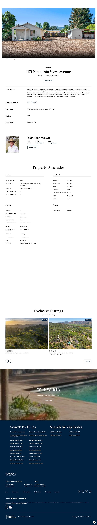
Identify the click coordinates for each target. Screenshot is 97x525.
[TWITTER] (86, 491)
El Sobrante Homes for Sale (17, 456)
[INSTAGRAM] (90, 491)
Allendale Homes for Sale (16, 446)
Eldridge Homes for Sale (16, 440)
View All (88, 361)
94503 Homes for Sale (74, 435)
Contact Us (57, 491)
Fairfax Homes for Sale (35, 459)
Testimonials (48, 491)
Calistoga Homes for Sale (35, 453)
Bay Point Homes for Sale (16, 459)
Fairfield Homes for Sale (16, 443)
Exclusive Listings (26, 491)
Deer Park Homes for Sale (35, 443)
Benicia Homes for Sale (35, 446)
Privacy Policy (87, 517)
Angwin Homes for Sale (35, 450)
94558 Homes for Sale (55, 435)
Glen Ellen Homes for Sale (35, 440)
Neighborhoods (37, 491)
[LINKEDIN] (83, 491)
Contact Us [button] (48, 400)
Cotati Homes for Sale (15, 453)
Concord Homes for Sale (16, 463)
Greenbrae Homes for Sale (36, 463)
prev (7, 361)
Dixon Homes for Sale (34, 456)
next (10, 361)
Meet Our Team (15, 491)
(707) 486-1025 (39, 143)
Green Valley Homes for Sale (17, 431)
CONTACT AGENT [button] (33, 147)
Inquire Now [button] (48, 80)
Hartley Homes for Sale (16, 450)
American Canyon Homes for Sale (37, 431)
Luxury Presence (29, 517)
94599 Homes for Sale (74, 431)
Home (7, 491)
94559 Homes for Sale (55, 431)
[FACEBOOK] (79, 491)
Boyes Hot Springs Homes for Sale (38, 435)
